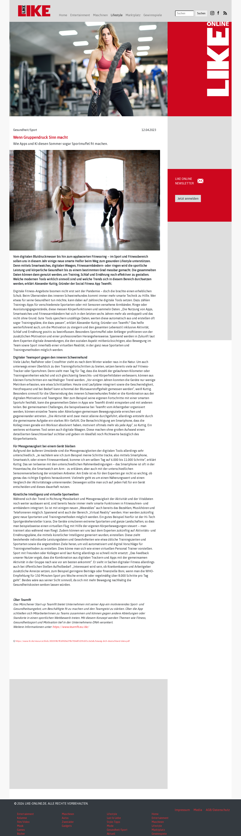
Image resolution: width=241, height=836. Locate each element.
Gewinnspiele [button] (152, 15)
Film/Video (23, 821)
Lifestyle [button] (117, 15)
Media (198, 810)
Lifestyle (112, 813)
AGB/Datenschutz (218, 810)
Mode (110, 825)
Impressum (182, 810)
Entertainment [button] (80, 15)
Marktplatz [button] (133, 15)
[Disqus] (88, 733)
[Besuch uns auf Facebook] (218, 13)
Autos (65, 817)
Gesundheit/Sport (117, 829)
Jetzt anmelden (188, 198)
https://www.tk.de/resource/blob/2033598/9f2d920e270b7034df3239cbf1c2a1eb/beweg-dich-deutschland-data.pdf (73, 641)
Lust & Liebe (114, 817)
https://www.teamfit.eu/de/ (70, 626)
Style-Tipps (113, 821)
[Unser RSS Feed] (225, 13)
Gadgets (67, 825)
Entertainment (25, 813)
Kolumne (22, 817)
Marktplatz (158, 829)
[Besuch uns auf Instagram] (212, 12)
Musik (20, 825)
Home (63, 15)
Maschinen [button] (100, 15)
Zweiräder (68, 821)
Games (21, 829)
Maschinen (68, 813)
